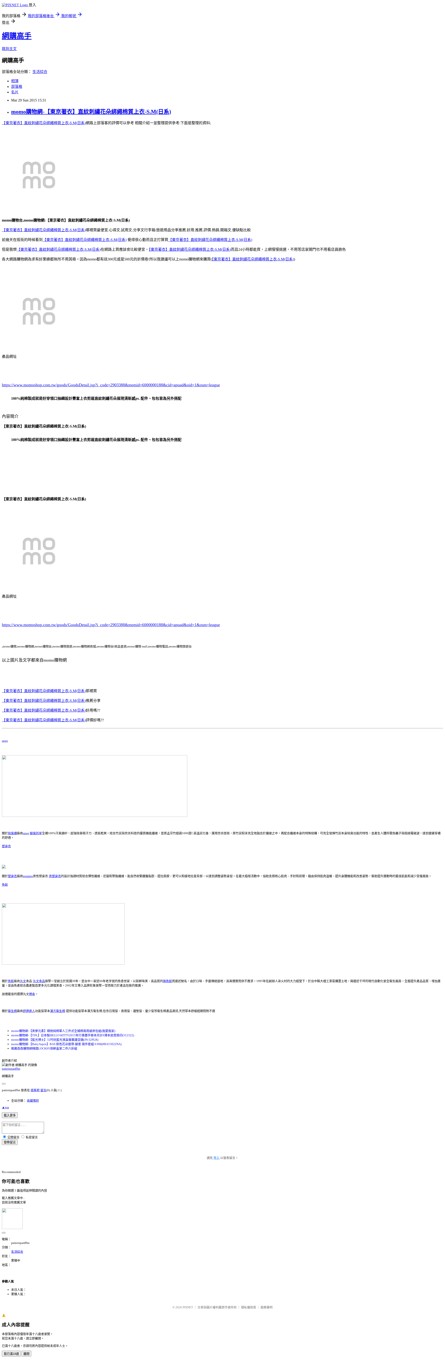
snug (5, 740)
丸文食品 (39, 981)
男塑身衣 (55, 876)
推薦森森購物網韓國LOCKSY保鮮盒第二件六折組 (44, 1048)
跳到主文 (9, 49)
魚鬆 (5, 884)
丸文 (23, 981)
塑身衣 (6, 846)
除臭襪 (12, 833)
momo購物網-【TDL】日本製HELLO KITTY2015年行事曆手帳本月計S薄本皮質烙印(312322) (72, 1035)
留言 (43, 1090)
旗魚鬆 (167, 981)
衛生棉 (12, 1011)
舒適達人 (29, 1011)
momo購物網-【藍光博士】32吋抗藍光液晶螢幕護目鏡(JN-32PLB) (54, 1039)
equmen (28, 876)
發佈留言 (10, 1142)
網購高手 (17, 36)
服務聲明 (267, 1307)
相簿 (15, 81)
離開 (26, 1354)
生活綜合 (39, 72)
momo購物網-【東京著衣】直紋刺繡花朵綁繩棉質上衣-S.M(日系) (91, 112)
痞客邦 (35, 1090)
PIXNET (188, 1307)
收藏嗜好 (33, 1100)
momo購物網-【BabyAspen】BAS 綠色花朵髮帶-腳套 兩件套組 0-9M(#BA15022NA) (66, 1044)
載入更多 (10, 1115)
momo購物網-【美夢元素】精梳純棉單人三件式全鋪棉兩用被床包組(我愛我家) (63, 1031)
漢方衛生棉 (57, 1011)
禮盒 (32, 994)
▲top (5, 1107)
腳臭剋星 (36, 833)
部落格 (16, 87)
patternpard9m (11, 1068)
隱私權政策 (248, 1307)
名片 (15, 92)
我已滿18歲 (11, 1354)
